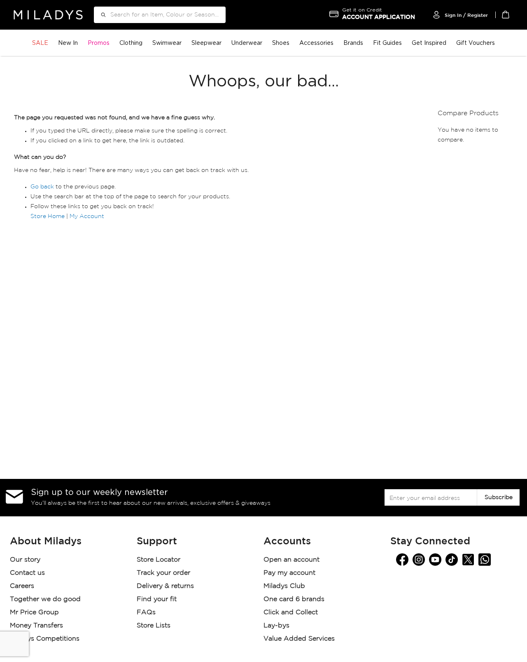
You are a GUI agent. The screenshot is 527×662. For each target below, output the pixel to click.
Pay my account (289, 573)
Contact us (27, 573)
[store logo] (48, 14)
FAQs (146, 612)
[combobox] (160, 15)
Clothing (130, 42)
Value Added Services (299, 639)
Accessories (316, 42)
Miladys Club (284, 586)
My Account (87, 216)
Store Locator (159, 560)
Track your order (163, 573)
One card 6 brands (294, 599)
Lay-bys (276, 626)
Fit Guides (387, 42)
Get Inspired (429, 42)
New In (68, 42)
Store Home (47, 216)
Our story (25, 560)
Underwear (246, 42)
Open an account (291, 560)
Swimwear (167, 42)
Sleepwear (206, 42)
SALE (40, 42)
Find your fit (157, 599)
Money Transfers (36, 626)
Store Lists (153, 626)
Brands (353, 42)
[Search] (100, 15)
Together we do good (45, 599)
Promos (99, 42)
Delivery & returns (166, 586)
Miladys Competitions (44, 639)
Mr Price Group (35, 612)
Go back (42, 186)
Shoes (280, 42)
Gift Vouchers (475, 42)
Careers (22, 586)
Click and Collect (292, 612)
